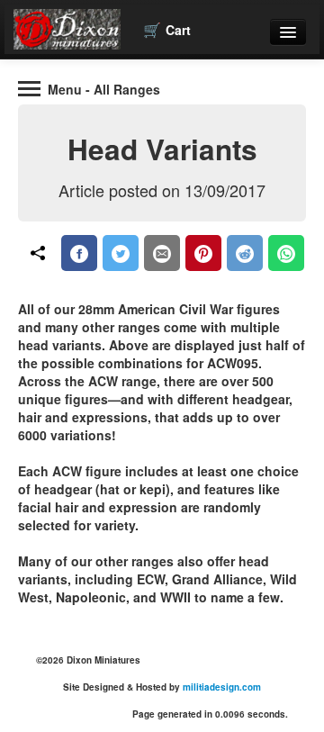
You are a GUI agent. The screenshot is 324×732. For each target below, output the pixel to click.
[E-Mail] (162, 253)
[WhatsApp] (286, 253)
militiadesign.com (222, 687)
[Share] (38, 253)
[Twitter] (121, 253)
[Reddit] (245, 253)
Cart (167, 29)
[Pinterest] (203, 253)
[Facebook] (79, 253)
